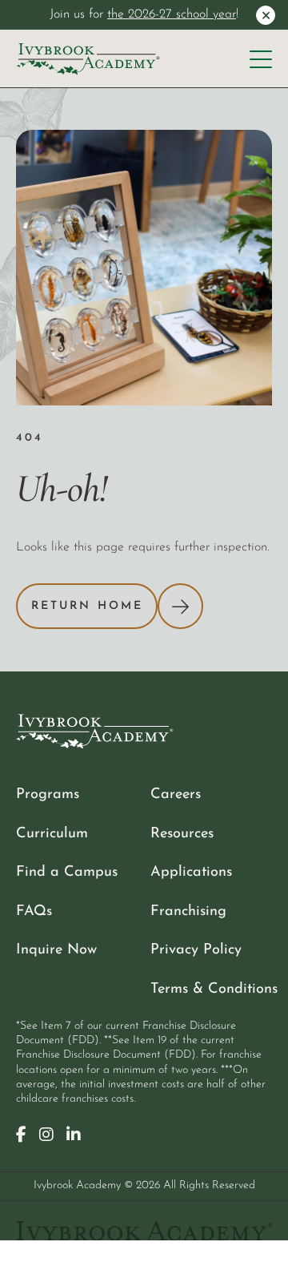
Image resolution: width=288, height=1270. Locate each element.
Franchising (188, 911)
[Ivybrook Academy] (88, 59)
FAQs (34, 911)
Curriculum (52, 833)
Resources (182, 833)
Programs (47, 794)
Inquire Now (56, 950)
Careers (175, 794)
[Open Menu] (261, 59)
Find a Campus (67, 872)
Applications (191, 872)
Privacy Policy (196, 950)
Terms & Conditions (214, 989)
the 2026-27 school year (171, 14)
